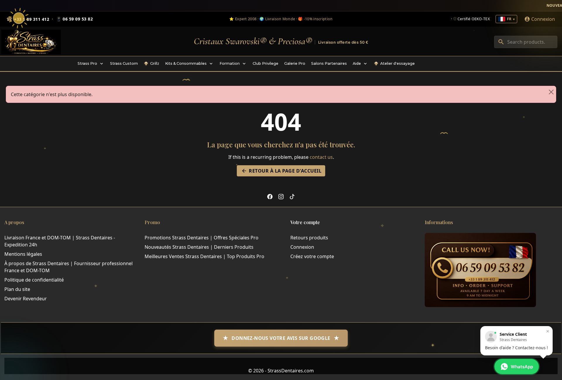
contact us (321, 157)
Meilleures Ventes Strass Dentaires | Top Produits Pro (204, 256)
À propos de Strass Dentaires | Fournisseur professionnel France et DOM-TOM (68, 267)
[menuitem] (91, 63)
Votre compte (305, 222)
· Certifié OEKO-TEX (470, 18)
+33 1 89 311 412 (31, 19)
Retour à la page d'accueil (281, 171)
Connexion (302, 247)
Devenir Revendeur (25, 298)
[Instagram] (281, 196)
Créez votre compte (312, 256)
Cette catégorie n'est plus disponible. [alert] (51, 94)
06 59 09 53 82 (74, 19)
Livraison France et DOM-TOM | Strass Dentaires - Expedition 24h (59, 241)
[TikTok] (292, 196)
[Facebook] (270, 196)
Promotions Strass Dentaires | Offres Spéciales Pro (201, 237)
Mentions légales (23, 254)
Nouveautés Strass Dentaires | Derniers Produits (199, 247)
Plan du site (17, 289)
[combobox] (525, 42)
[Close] (551, 92)
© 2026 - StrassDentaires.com (281, 370)
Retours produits (309, 237)
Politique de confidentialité (34, 280)
